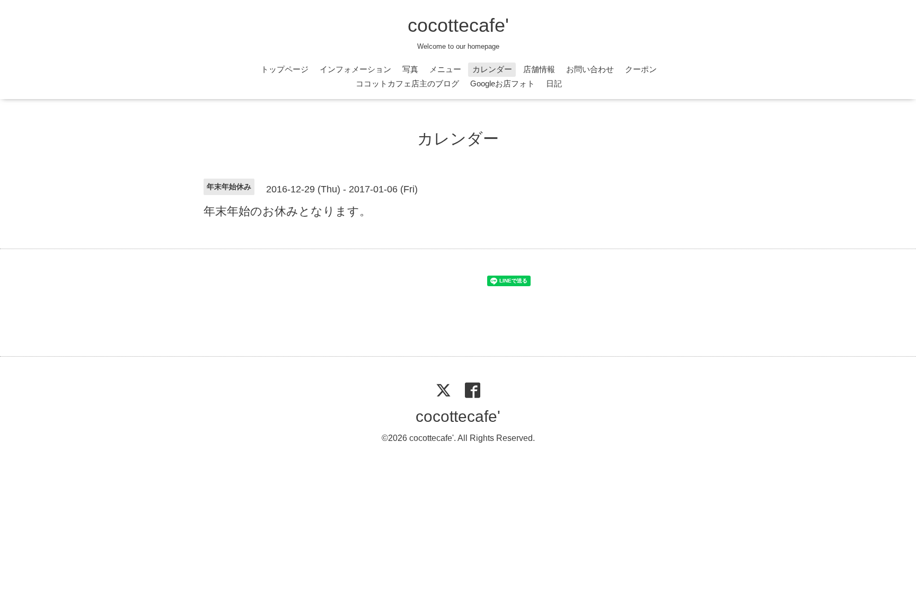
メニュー (445, 69)
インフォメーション (355, 69)
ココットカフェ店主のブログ (407, 83)
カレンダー (492, 69)
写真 (410, 69)
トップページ (285, 69)
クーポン (641, 69)
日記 (554, 83)
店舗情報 (539, 69)
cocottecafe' (458, 25)
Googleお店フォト (502, 83)
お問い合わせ (590, 69)
